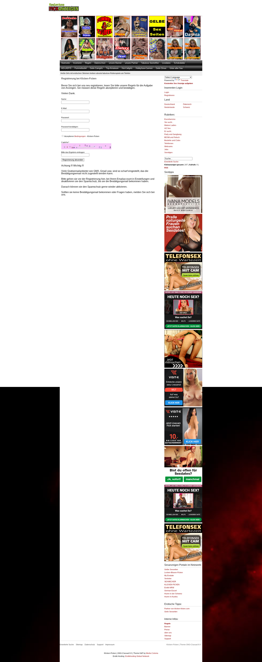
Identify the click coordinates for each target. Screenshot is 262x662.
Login (166, 92)
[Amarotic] (183, 212)
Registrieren (169, 95)
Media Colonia (152, 653)
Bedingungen (80, 136)
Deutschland (169, 104)
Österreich (187, 104)
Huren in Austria (171, 597)
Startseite (65, 63)
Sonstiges (168, 152)
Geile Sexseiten (170, 612)
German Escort (170, 591)
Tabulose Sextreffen (150, 63)
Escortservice (169, 119)
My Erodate (169, 575)
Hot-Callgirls (127, 68)
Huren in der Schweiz (173, 594)
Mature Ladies (170, 125)
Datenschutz (100, 63)
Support (167, 639)
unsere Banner (115, 63)
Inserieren (77, 63)
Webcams (168, 146)
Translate (184, 80)
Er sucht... (168, 131)
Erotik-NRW (169, 588)
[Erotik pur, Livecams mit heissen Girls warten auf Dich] (183, 290)
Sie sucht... (168, 122)
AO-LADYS (66, 68)
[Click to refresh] (86, 146)
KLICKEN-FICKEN (172, 585)
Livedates (166, 63)
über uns (168, 633)
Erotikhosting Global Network (137, 656)
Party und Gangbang (172, 134)
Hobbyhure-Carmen (144, 68)
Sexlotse (167, 579)
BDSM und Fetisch (172, 137)
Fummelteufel (81, 68)
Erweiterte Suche (171, 162)
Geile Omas (161, 68)
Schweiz (186, 107)
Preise (167, 630)
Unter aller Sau (176, 68)
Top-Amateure (112, 68)
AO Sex (167, 128)
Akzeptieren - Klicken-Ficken (81, 136)
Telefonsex (168, 143)
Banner (167, 627)
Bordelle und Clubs (172, 140)
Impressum (109, 645)
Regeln (88, 63)
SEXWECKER (170, 582)
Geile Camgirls (96, 68)
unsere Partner (131, 63)
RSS (166, 168)
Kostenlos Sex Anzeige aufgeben (178, 83)
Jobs (166, 149)
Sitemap (167, 636)
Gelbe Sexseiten (171, 569)
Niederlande (169, 107)
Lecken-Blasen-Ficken (173, 572)
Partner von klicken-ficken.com (177, 609)
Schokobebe (179, 63)
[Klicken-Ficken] (64, 10)
